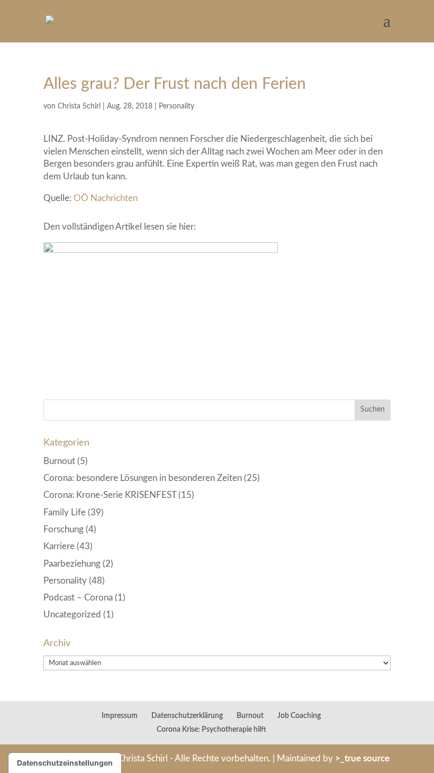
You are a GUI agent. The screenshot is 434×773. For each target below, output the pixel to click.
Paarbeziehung (72, 563)
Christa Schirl (79, 106)
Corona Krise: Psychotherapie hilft (211, 729)
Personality (176, 106)
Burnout (59, 461)
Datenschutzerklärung (187, 716)
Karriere (59, 546)
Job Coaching (299, 716)
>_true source (362, 758)
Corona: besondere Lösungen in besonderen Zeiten (142, 478)
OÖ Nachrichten (104, 198)
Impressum (120, 716)
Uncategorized (72, 614)
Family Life (64, 512)
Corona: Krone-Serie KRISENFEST (109, 494)
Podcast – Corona (78, 597)
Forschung (63, 529)
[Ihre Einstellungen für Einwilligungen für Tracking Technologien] (64, 763)
